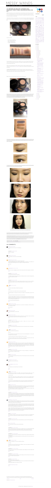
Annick (9, 255)
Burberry (42, 18)
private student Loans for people (13, 464)
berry (36, 31)
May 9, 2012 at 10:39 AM (14, 392)
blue (39, 31)
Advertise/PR (13, 5)
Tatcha (39, 30)
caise (8, 246)
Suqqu (36, 30)
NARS (39, 27)
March (38, 95)
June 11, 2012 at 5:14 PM (15, 427)
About (10, 5)
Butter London (37, 19)
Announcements (41, 17)
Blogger (32, 486)
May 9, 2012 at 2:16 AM (15, 364)
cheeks (43, 32)
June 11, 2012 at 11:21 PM (13, 440)
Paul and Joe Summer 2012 (40, 58)
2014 (37, 47)
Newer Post (8, 478)
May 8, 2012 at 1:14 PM (13, 303)
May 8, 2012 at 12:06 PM (14, 273)
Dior (40, 21)
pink (38, 39)
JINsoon (39, 24)
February (38, 96)
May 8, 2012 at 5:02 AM (12, 246)
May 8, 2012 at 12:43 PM (13, 285)
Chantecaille (37, 20)
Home (7, 5)
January (38, 97)
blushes (41, 31)
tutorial (40, 41)
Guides (17, 5)
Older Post (32, 478)
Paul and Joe (42, 27)
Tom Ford (41, 30)
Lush (43, 26)
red (43, 39)
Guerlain (37, 23)
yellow (38, 42)
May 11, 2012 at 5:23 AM (14, 399)
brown (39, 32)
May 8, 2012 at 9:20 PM (14, 325)
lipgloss (37, 36)
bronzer (36, 32)
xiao (8, 285)
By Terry (40, 19)
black (37, 31)
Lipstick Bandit (40, 26)
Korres (43, 24)
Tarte (37, 30)
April (37, 94)
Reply (9, 248)
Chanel (43, 19)
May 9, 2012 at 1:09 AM (13, 354)
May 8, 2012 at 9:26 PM (13, 329)
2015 (37, 46)
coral (36, 34)
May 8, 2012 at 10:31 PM (14, 349)
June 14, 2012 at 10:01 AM (15, 453)
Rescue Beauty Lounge (41, 28)
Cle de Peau (42, 20)
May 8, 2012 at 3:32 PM (12, 310)
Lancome (36, 25)
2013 (37, 48)
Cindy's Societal (10, 364)
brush (41, 32)
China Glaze (39, 20)
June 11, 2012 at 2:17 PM (14, 418)
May (37, 93)
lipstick (39, 36)
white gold (37, 42)
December (38, 50)
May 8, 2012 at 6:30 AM (13, 255)
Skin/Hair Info (20, 5)
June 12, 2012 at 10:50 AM (15, 448)
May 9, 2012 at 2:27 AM (13, 371)
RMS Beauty (37, 28)
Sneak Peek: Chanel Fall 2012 (40, 59)
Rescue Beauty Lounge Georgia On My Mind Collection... (39, 61)
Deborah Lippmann (38, 21)
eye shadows (39, 34)
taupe (37, 41)
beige (43, 30)
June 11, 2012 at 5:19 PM (15, 433)
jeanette (9, 303)
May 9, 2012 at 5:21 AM (13, 384)
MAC (36, 27)
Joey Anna (9, 399)
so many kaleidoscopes (17, 66)
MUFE (37, 27)
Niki (8, 310)
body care (43, 31)
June (37, 57)
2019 (37, 45)
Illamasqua (37, 24)
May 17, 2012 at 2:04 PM (13, 413)
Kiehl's (41, 24)
